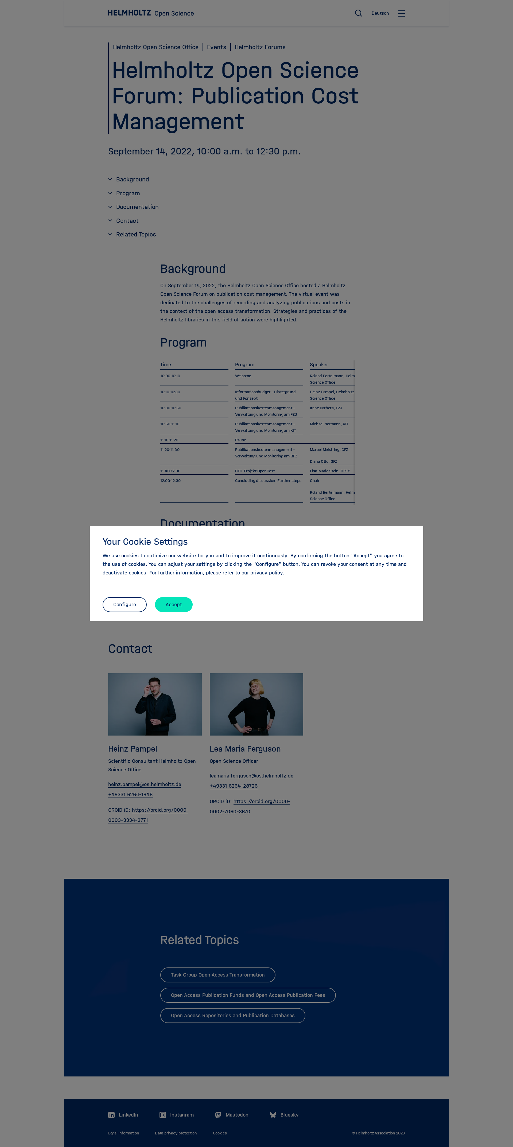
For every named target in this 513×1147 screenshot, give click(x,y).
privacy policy (266, 573)
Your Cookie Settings (145, 541)
